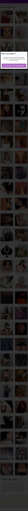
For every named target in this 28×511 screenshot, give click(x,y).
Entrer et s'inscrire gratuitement (14, 65)
